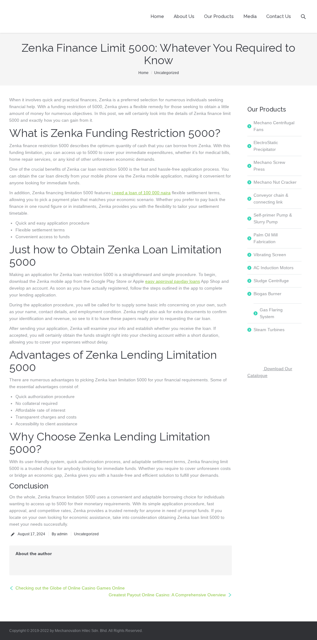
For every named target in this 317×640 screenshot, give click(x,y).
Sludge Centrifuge (271, 280)
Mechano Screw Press (269, 166)
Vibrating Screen (270, 254)
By (59, 534)
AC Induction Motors (273, 267)
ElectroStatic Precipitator (266, 146)
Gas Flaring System (271, 313)
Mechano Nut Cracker (275, 182)
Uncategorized (166, 73)
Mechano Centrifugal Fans (274, 126)
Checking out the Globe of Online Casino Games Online (70, 587)
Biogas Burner (267, 293)
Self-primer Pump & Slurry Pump (273, 218)
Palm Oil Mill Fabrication (266, 238)
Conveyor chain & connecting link (271, 198)
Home (143, 73)
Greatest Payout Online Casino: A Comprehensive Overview (167, 594)
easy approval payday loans (172, 281)
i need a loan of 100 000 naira (141, 192)
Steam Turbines (269, 329)
